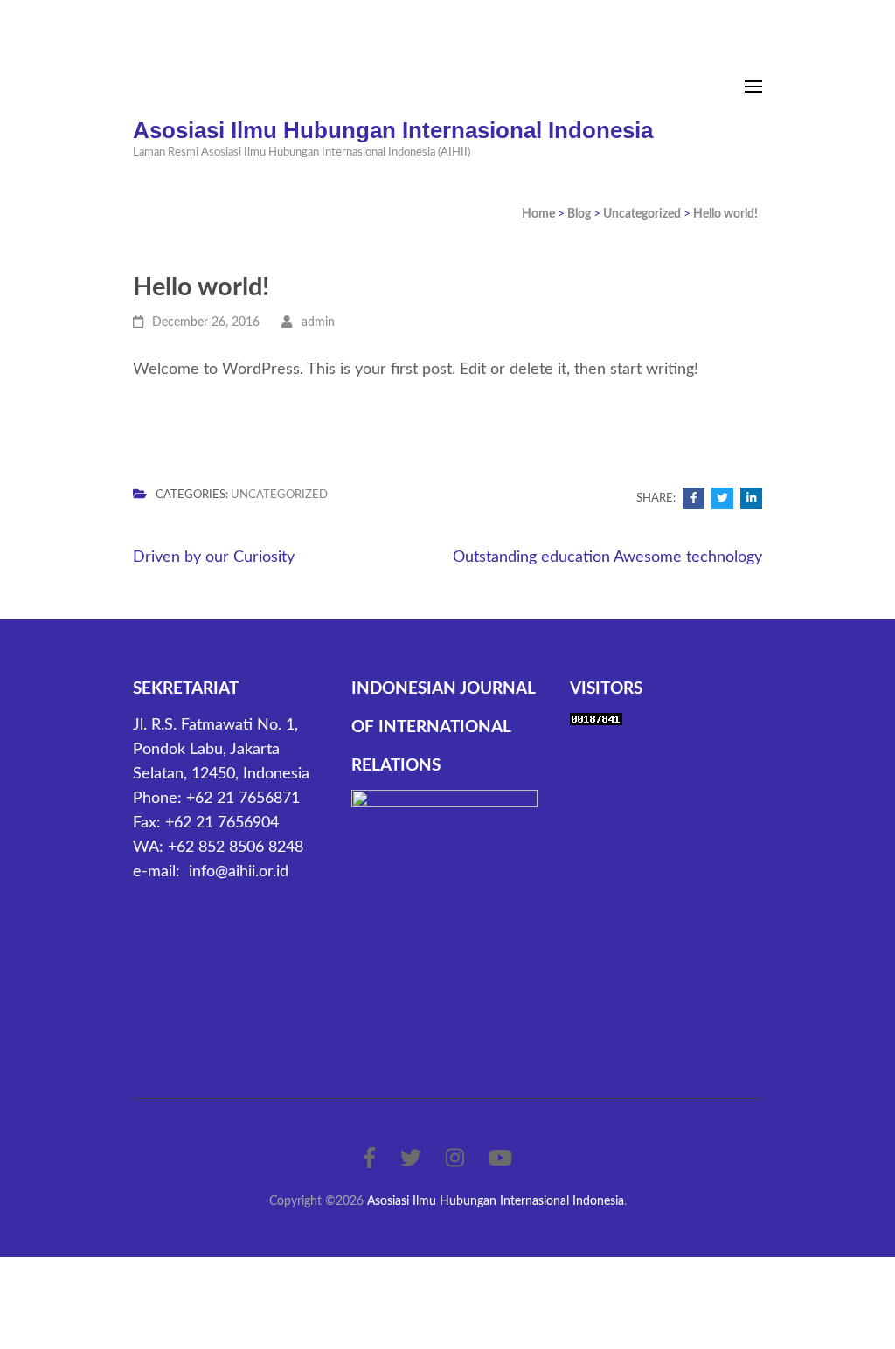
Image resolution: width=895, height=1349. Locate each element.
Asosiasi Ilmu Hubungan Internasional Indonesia (393, 130)
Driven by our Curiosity (214, 557)
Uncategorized (279, 495)
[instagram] (455, 1159)
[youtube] (500, 1159)
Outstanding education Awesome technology (607, 557)
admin (318, 322)
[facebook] (370, 1159)
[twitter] (410, 1159)
